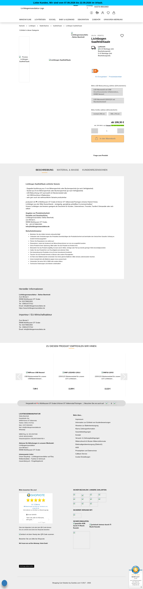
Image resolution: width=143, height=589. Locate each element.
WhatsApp (22, 429)
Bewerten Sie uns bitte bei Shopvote (32, 539)
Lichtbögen (40, 19)
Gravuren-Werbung (113, 19)
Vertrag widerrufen (26, 566)
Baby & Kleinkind (66, 19)
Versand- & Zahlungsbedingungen (87, 438)
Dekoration (83, 19)
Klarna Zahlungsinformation (85, 429)
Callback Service (81, 454)
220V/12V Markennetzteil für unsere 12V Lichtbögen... (71, 377)
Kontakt (78, 435)
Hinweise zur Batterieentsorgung (86, 425)
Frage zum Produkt (101, 155)
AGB (77, 447)
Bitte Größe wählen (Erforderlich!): (104, 110)
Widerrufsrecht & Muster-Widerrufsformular (90, 441)
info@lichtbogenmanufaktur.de (37, 226)
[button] (97, 13)
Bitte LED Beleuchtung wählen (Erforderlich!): (107, 86)
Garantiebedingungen (83, 432)
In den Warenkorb (107, 139)
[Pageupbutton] (6, 577)
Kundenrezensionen (94, 170)
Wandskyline (25, 19)
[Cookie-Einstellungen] (4, 583)
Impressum (79, 419)
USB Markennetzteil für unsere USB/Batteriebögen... (35, 377)
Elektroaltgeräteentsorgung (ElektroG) (88, 444)
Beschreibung (45, 170)
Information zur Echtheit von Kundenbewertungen (92, 422)
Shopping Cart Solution (60, 583)
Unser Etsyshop (24, 456)
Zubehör (96, 19)
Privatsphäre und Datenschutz (86, 450)
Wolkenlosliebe (24, 459)
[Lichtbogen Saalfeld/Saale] (60, 60)
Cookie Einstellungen (82, 457)
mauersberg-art (24, 461)
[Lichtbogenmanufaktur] (32, 8)
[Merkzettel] (108, 13)
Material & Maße (68, 170)
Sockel (52, 19)
